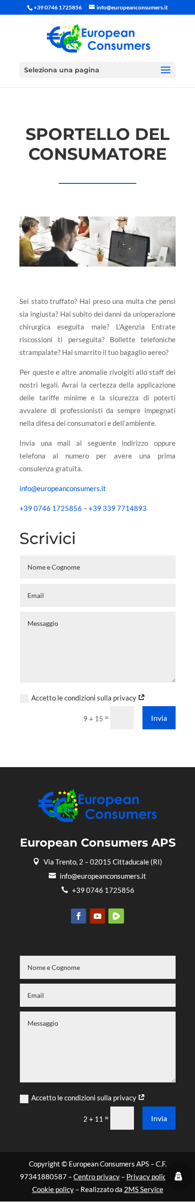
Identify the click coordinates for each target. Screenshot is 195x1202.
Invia (159, 717)
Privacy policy (148, 1176)
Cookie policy (53, 1189)
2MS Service (143, 1189)
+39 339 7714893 (118, 508)
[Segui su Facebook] (78, 916)
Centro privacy (96, 1176)
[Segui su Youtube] (97, 916)
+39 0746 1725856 (50, 508)
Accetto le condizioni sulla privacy (84, 697)
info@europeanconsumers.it (62, 488)
